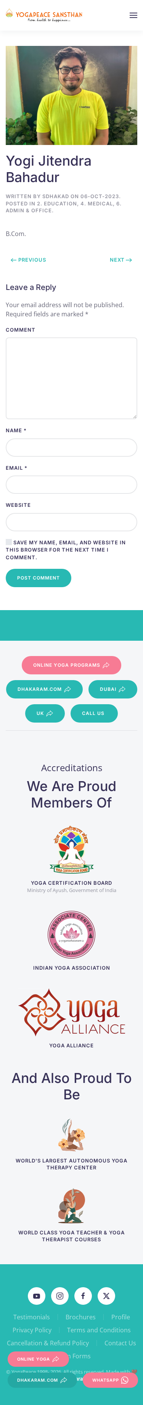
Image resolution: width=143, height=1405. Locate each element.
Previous (32, 260)
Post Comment (38, 578)
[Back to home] (45, 15)
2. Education (57, 203)
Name (16, 430)
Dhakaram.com (40, 689)
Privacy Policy (32, 1330)
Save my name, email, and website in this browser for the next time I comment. (66, 549)
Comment (20, 330)
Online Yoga (33, 1359)
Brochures (81, 1317)
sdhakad (55, 196)
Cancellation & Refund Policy (48, 1343)
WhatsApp (105, 1380)
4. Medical (96, 203)
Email (16, 468)
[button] (133, 15)
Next (117, 260)
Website (18, 505)
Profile (120, 1317)
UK (40, 713)
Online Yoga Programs (66, 665)
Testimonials (31, 1317)
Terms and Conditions (99, 1330)
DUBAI (108, 689)
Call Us (93, 713)
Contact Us (120, 1343)
